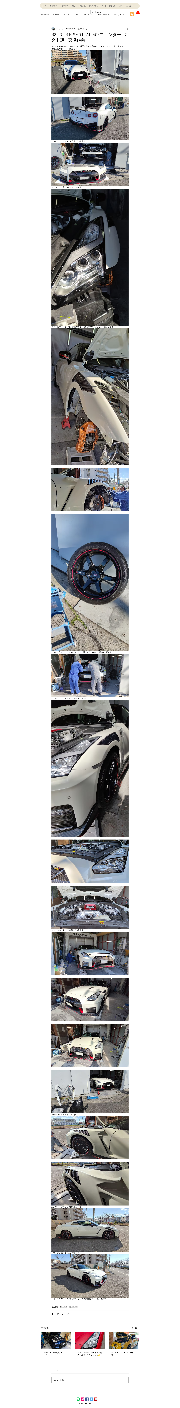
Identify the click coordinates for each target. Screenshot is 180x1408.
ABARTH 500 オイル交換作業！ (122, 1354)
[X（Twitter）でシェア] (58, 1314)
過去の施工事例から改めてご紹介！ (56, 1354)
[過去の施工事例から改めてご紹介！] (56, 1340)
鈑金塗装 (56, 14)
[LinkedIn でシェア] (63, 1314)
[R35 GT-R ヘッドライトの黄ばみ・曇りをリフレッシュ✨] (90, 1340)
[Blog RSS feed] (132, 14)
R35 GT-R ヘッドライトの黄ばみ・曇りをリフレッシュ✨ (90, 1354)
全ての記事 (45, 14)
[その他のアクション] (127, 29)
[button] (138, 12)
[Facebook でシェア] (52, 1314)
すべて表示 (135, 1328)
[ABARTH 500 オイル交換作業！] (124, 1340)
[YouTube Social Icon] (95, 1399)
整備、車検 (67, 14)
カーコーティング (104, 14)
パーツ (77, 14)
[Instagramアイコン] (82, 1399)
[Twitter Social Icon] (91, 1399)
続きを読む (118, 14)
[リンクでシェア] (68, 1314)
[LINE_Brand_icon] (78, 1399)
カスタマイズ (89, 14)
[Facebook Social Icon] (87, 1399)
